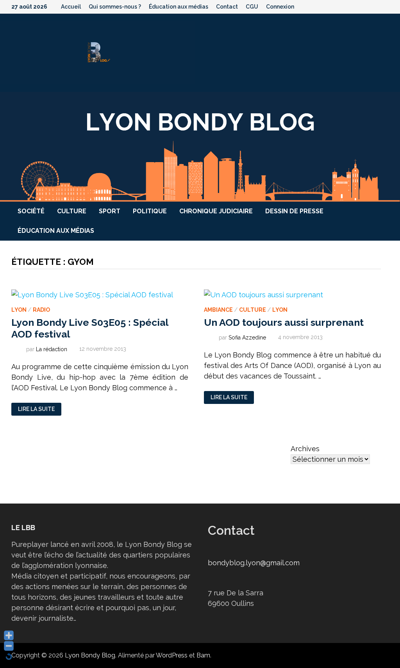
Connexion (280, 7)
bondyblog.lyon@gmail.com (254, 563)
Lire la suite (36, 409)
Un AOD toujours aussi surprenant (284, 322)
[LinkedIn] (384, 6)
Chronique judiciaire (216, 211)
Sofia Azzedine (247, 337)
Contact (227, 7)
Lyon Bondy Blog (90, 655)
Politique (150, 211)
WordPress (172, 655)
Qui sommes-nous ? (115, 7)
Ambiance (218, 310)
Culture (71, 211)
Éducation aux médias (178, 7)
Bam (203, 655)
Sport (109, 211)
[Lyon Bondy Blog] (200, 146)
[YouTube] (355, 6)
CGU (252, 7)
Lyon (19, 310)
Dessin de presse (294, 211)
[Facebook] (345, 6)
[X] (365, 6)
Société (31, 211)
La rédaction (51, 349)
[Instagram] (375, 6)
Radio (41, 310)
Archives (305, 449)
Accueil (71, 7)
